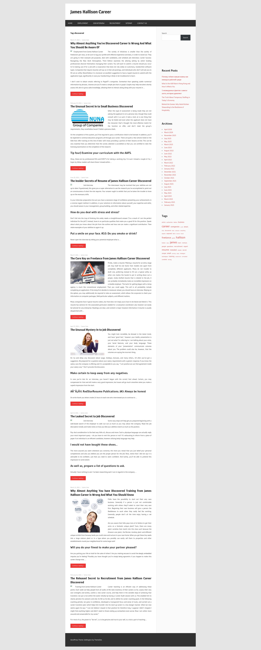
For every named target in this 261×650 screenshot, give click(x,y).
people (164, 246)
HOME (70, 23)
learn (179, 243)
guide (173, 238)
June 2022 (168, 154)
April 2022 (168, 160)
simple (164, 253)
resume (165, 249)
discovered (168, 230)
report (186, 246)
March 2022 (168, 163)
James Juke (85, 40)
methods (184, 243)
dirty (163, 230)
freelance (166, 237)
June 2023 (168, 147)
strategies (182, 253)
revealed (173, 250)
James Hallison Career (90, 11)
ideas (167, 243)
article (164, 222)
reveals (180, 250)
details (186, 227)
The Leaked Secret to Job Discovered (92, 416)
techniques (165, 256)
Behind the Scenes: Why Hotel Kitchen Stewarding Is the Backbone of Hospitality (175, 107)
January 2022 (169, 169)
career (166, 226)
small (169, 253)
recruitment (178, 246)
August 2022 (169, 150)
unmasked (184, 256)
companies (175, 226)
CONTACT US (142, 23)
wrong (169, 259)
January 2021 (169, 205)
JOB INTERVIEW (98, 23)
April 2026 (168, 129)
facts (174, 233)
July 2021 (167, 187)
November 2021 (170, 175)
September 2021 (170, 181)
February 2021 (169, 202)
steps (178, 253)
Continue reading (77, 94)
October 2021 (169, 178)
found (182, 233)
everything (182, 230)
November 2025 (170, 135)
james (173, 242)
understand (178, 256)
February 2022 (169, 166)
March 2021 (168, 199)
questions (170, 246)
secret (184, 250)
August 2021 (169, 184)
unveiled (164, 259)
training (171, 256)
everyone (177, 230)
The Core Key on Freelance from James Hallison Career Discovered (110, 258)
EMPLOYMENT (83, 23)
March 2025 (168, 144)
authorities (169, 222)
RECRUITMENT (115, 23)
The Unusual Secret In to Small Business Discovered (101, 106)
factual (178, 233)
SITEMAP (129, 23)
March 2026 (168, 132)
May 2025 (167, 141)
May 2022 (167, 156)
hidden (164, 243)
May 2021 (167, 193)
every (173, 230)
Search (164, 33)
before (175, 222)
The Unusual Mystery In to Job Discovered (95, 329)
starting (174, 253)
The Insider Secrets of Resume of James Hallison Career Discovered (110, 181)
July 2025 (167, 138)
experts (164, 233)
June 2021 (168, 190)
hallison (180, 237)
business (181, 222)
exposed (169, 233)
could (181, 227)
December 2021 (170, 172)
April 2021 (168, 196)
